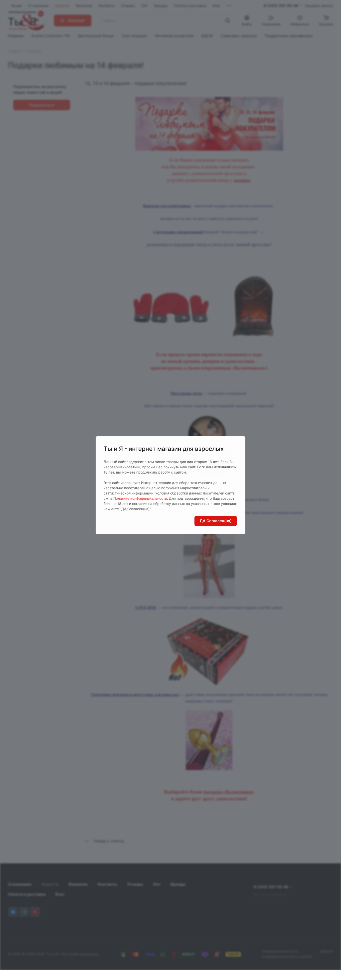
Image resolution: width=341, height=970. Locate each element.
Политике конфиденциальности (140, 498)
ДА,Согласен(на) (216, 520)
